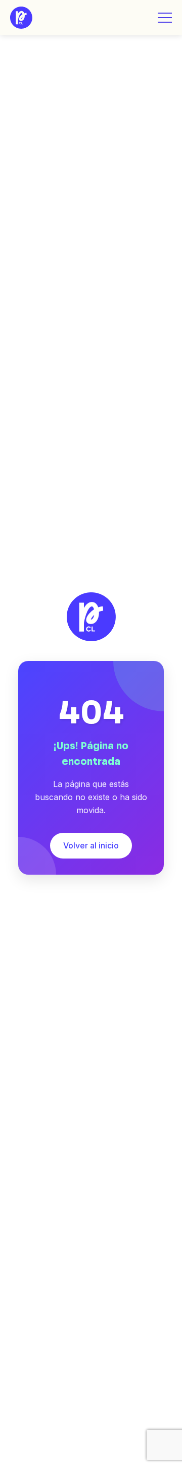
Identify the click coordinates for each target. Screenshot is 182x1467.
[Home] (21, 18)
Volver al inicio (91, 845)
